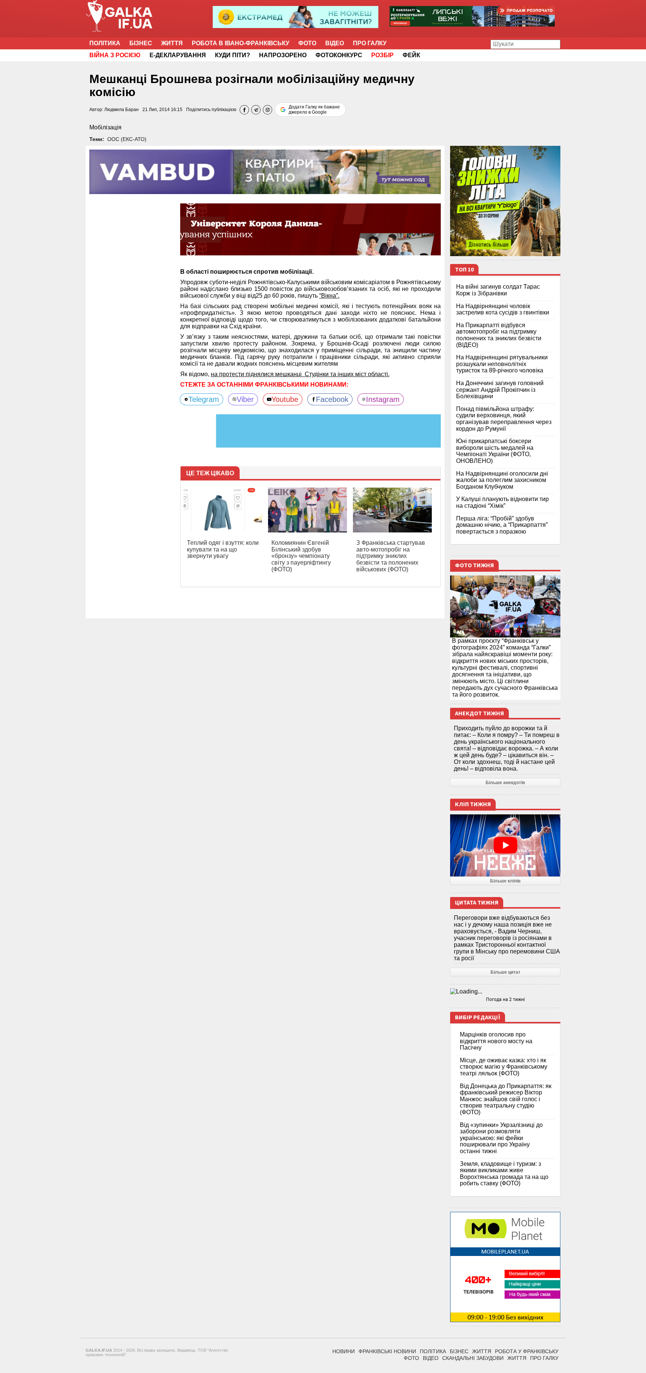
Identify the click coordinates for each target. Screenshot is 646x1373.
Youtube (284, 399)
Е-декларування (178, 55)
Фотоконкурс (339, 55)
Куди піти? (232, 55)
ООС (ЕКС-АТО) (127, 139)
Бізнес (140, 43)
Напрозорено (283, 55)
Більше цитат (505, 972)
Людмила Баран (121, 109)
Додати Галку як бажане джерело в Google (314, 109)
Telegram (203, 399)
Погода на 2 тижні (505, 999)
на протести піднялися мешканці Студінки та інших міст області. (300, 374)
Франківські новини (387, 1351)
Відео (334, 43)
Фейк (411, 55)
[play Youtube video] (505, 845)
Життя (172, 43)
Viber (245, 399)
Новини (343, 1351)
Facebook (332, 399)
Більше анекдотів (505, 782)
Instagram (383, 399)
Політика (104, 43)
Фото (307, 43)
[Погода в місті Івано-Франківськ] (505, 991)
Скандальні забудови (473, 1358)
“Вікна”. (329, 295)
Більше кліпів (505, 881)
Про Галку (370, 43)
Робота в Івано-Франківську (240, 43)
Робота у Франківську (527, 1351)
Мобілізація (105, 127)
